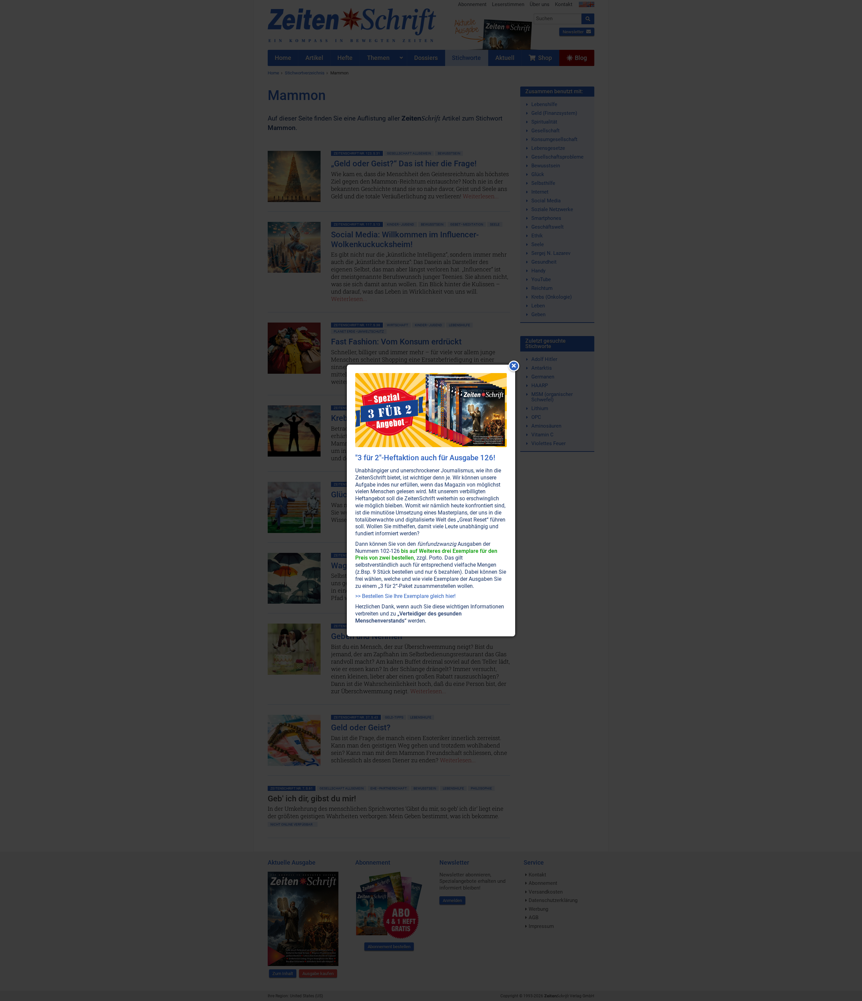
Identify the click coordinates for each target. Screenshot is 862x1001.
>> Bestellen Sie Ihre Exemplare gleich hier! (405, 596)
